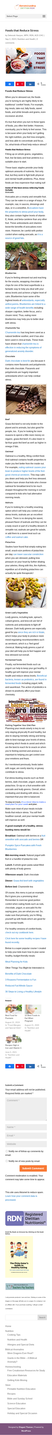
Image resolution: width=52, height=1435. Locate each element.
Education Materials (17, 1375)
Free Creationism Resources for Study (26, 1370)
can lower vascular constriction (28, 554)
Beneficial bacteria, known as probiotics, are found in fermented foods (26, 679)
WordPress (26, 1431)
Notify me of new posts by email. (24, 1161)
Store (8, 1385)
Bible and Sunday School (19, 1398)
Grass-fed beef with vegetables (28, 881)
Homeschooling (13, 1367)
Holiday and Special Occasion (22, 1413)
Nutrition (9, 1331)
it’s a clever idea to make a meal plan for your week (25, 803)
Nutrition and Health (26, 39)
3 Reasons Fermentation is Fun (20, 980)
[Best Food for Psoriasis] (13, 1009)
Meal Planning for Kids (16, 962)
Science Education (16, 1403)
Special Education (16, 1408)
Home (8, 1326)
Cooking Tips (13, 1335)
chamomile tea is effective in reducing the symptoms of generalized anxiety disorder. (23, 347)
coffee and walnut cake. (16, 537)
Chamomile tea (12, 332)
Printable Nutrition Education (21, 1389)
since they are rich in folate (31, 632)
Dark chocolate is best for (18, 361)
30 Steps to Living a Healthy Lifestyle (23, 991)
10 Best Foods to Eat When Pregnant (32, 1018)
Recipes (11, 1394)
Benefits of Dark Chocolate (18, 974)
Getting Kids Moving (17, 1380)
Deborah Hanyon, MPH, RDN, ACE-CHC (25, 35)
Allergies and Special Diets (20, 1344)
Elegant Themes (26, 1427)
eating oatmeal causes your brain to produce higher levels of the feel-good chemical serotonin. (25, 471)
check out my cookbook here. (19, 932)
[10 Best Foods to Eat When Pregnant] (33, 1009)
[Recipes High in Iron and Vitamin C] (13, 1039)
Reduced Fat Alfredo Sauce (18, 986)
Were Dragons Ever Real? (20, 1353)
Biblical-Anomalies (14, 1349)
